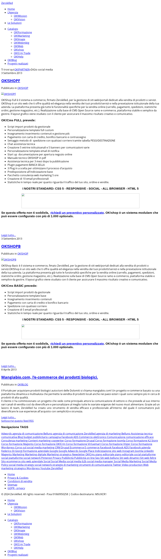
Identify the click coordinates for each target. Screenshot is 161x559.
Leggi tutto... (8, 235)
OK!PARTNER (22, 69)
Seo (97, 458)
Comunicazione (116, 437)
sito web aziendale (32, 461)
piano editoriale (105, 454)
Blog (21, 437)
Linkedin (149, 451)
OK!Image (19, 39)
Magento (6, 454)
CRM (58, 447)
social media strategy (22, 465)
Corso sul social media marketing (35, 447)
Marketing (18, 454)
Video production (132, 465)
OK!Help (18, 56)
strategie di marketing (65, 465)
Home (11, 9)
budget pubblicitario (36, 437)
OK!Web (18, 46)
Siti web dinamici (130, 458)
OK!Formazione (23, 32)
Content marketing (39, 440)
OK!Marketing (22, 36)
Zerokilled (7, 3)
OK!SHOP (22, 88)
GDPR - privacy (16, 488)
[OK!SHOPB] (8, 259)
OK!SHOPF (10, 80)
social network (43, 465)
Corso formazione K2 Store (142, 440)
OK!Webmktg (21, 42)
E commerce (92, 447)
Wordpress (33, 468)
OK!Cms (90, 454)
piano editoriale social (128, 454)
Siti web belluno (110, 458)
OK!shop (19, 49)
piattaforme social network (25, 458)
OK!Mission (20, 16)
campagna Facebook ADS (63, 437)
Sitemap (12, 484)
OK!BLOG (22, 384)
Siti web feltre (148, 458)
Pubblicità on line (84, 458)
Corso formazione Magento (17, 444)
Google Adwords (69, 451)
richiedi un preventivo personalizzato (77, 212)
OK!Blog (12, 60)
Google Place (87, 451)
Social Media (59, 461)
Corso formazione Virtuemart (83, 444)
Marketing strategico (59, 454)
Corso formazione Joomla (110, 440)
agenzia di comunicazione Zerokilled (74, 433)
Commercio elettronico (93, 437)
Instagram (128, 451)
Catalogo (13, 29)
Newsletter (79, 454)
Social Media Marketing (128, 461)
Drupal (65, 447)
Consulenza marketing (14, 440)
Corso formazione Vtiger (116, 444)
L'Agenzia (13, 12)
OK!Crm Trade (22, 53)
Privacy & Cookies (18, 478)
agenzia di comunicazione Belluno (32, 433)
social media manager (100, 461)
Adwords (6, 433)
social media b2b (77, 461)
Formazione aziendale (36, 451)
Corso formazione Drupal (80, 440)
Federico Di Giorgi (12, 451)
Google (54, 451)
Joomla (139, 451)
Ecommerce (77, 447)
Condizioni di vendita (20, 481)
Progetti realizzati (18, 63)
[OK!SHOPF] (8, 94)
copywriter (58, 440)
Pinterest (47, 458)
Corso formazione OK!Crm (50, 444)
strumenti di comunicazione (96, 465)
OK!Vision (19, 19)
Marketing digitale (36, 454)
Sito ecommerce (11, 461)
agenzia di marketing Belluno (113, 433)
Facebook (106, 447)
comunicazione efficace (140, 437)
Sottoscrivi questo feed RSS (17, 421)
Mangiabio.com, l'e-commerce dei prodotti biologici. (49, 377)
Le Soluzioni (15, 23)
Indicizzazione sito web (108, 451)
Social (47, 461)
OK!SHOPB (11, 246)
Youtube (45, 468)
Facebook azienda (139, 447)
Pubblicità (68, 458)
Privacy (57, 458)
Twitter (117, 465)
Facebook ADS (120, 447)
